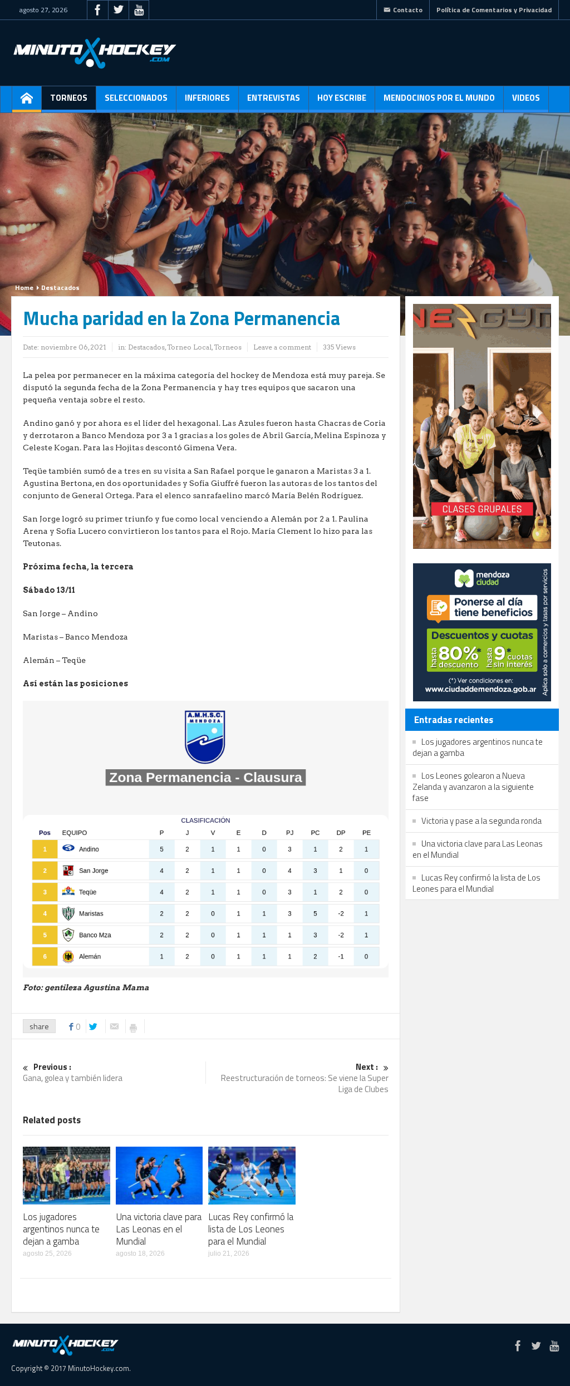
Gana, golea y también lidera (72, 1072)
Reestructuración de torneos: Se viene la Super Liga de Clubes (305, 1078)
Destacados (60, 287)
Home (24, 287)
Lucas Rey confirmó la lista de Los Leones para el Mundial (250, 1229)
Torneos (68, 97)
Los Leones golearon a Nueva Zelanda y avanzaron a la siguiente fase (473, 786)
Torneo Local (189, 347)
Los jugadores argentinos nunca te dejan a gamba (61, 1229)
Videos (526, 97)
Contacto (407, 9)
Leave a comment (282, 347)
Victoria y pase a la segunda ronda (481, 820)
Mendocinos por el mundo (439, 97)
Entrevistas (273, 97)
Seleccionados (136, 97)
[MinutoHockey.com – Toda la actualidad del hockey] (94, 52)
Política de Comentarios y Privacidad (494, 9)
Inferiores (207, 97)
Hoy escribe (341, 97)
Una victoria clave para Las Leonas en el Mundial (159, 1229)
